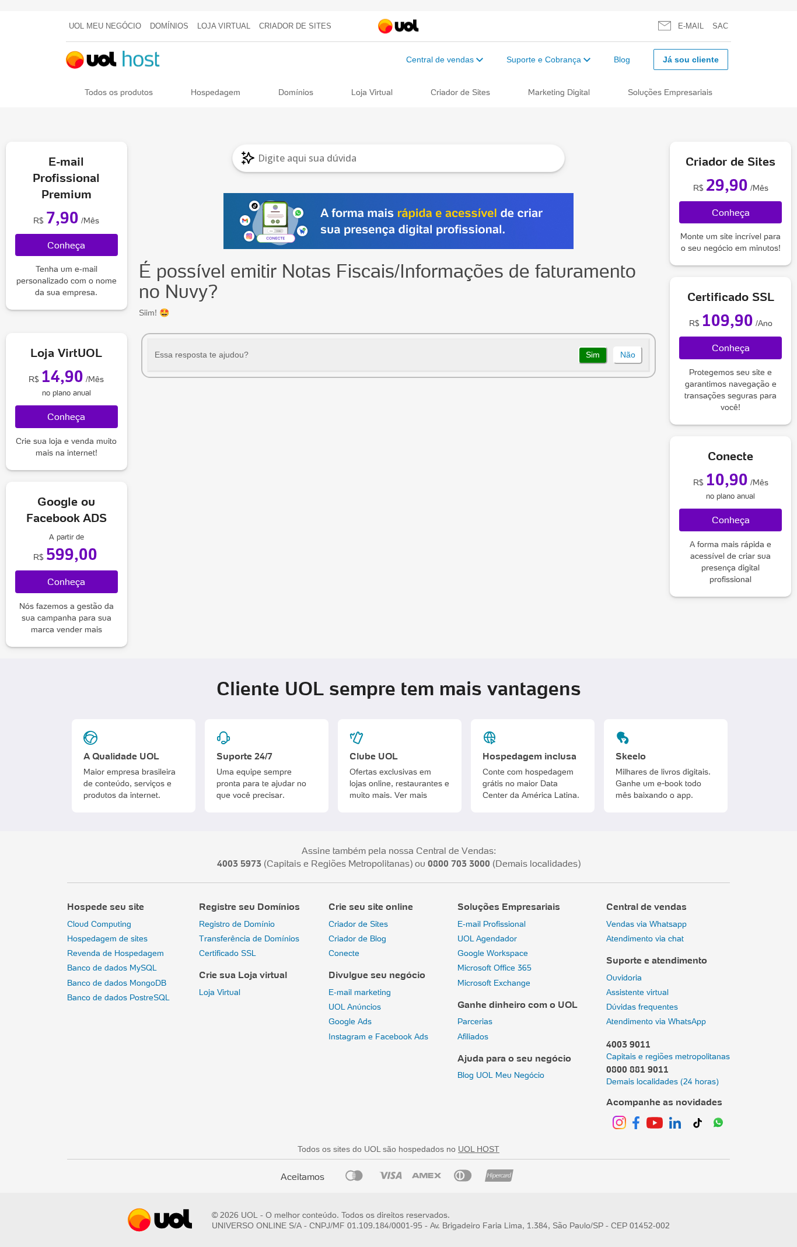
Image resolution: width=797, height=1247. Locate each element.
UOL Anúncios (354, 1006)
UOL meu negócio (105, 26)
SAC (720, 26)
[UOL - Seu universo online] (398, 26)
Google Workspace (492, 953)
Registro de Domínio (237, 924)
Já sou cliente (691, 59)
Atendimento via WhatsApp (656, 1021)
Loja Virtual (223, 26)
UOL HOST (478, 1149)
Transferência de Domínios (249, 938)
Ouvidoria (624, 977)
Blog (622, 59)
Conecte (343, 953)
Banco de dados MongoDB (116, 983)
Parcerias (474, 1021)
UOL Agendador (487, 938)
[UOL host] (113, 60)
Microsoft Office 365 (494, 967)
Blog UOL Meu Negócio (500, 1075)
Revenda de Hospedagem (115, 953)
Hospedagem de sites (107, 938)
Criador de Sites (295, 26)
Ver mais (410, 795)
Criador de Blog (357, 938)
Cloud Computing (99, 924)
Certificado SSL (227, 953)
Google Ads (350, 1021)
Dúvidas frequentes (642, 1006)
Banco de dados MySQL (112, 967)
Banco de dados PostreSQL (118, 997)
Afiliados (472, 1036)
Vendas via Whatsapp (646, 924)
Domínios (169, 26)
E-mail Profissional (491, 924)
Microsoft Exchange (493, 983)
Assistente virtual (637, 992)
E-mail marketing (359, 992)
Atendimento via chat (645, 938)
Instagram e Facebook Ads (378, 1036)
